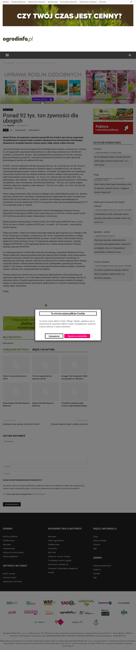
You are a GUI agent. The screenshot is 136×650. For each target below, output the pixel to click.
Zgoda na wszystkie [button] (77, 336)
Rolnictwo (102, 2)
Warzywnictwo (53, 2)
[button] (130, 55)
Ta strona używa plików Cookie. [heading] (68, 313)
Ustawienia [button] (54, 336)
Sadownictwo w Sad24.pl (88, 2)
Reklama (6, 2)
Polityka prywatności (18, 2)
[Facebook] (131, 2)
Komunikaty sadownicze (68, 2)
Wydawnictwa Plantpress (36, 2)
